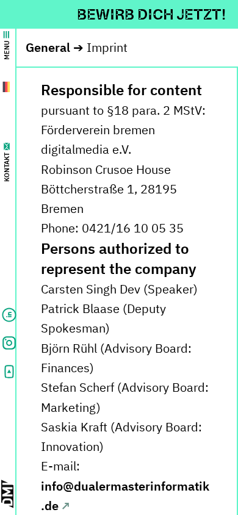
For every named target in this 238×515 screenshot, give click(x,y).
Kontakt (6, 167)
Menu (6, 50)
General (48, 47)
